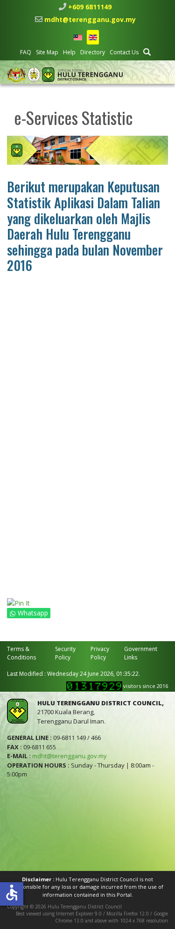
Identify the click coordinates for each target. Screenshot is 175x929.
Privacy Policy (100, 653)
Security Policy (65, 653)
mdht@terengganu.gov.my (90, 19)
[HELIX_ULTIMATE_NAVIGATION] (162, 74)
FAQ (25, 52)
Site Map (47, 52)
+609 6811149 (90, 6)
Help (69, 52)
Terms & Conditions (21, 653)
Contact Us (124, 52)
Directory (92, 52)
